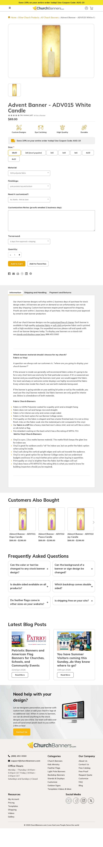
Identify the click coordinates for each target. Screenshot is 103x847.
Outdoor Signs (54, 785)
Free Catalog (84, 768)
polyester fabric (43, 325)
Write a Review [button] (39, 115)
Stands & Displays (56, 778)
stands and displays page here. (30, 334)
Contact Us (21, 732)
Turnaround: (14, 236)
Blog (81, 785)
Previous (9, 523)
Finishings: (13, 181)
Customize (52, 782)
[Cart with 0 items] (91, 8)
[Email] (13, 273)
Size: (11, 147)
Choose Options (22, 522)
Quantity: (12, 249)
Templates (13, 806)
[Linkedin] (26, 273)
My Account (13, 799)
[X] (22, 273)
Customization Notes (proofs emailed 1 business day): (35, 207)
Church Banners (55, 761)
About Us (83, 761)
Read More (20, 675)
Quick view (23, 516)
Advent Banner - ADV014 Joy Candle (80, 535)
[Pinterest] (30, 273)
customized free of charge (62, 322)
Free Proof (83, 771)
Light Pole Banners (56, 771)
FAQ (81, 782)
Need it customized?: (18, 194)
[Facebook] (9, 273)
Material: (12, 167)
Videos (11, 813)
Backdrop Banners (56, 775)
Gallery (11, 816)
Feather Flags (54, 768)
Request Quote (85, 775)
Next (93, 523)
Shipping (12, 809)
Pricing (11, 802)
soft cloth (57, 325)
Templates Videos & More (59, 789)
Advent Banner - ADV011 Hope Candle (22, 535)
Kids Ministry (54, 764)
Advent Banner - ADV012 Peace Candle (51, 535)
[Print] (18, 273)
